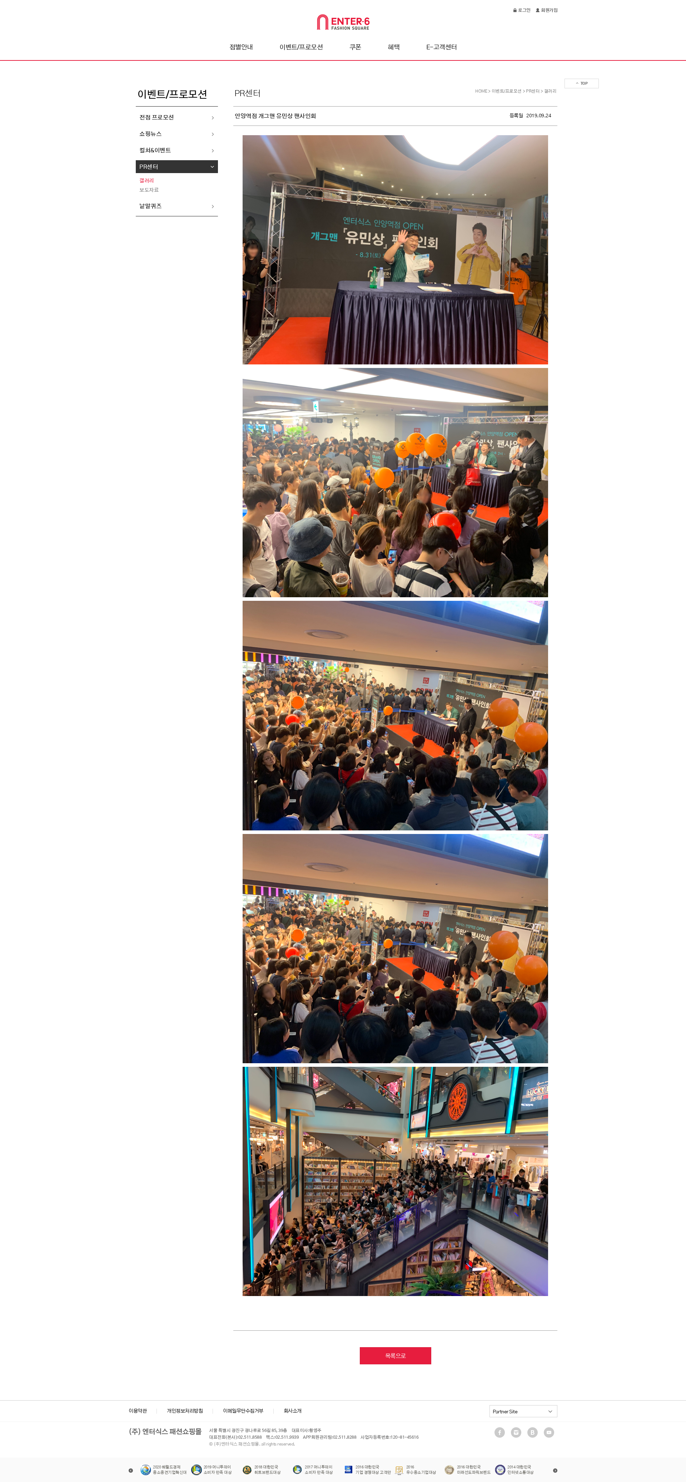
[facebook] (501, 1432)
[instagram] (518, 1432)
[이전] (131, 1470)
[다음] (555, 1470)
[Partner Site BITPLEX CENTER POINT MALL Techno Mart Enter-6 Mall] (523, 1411)
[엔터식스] (343, 22)
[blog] (534, 1432)
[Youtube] (550, 1432)
